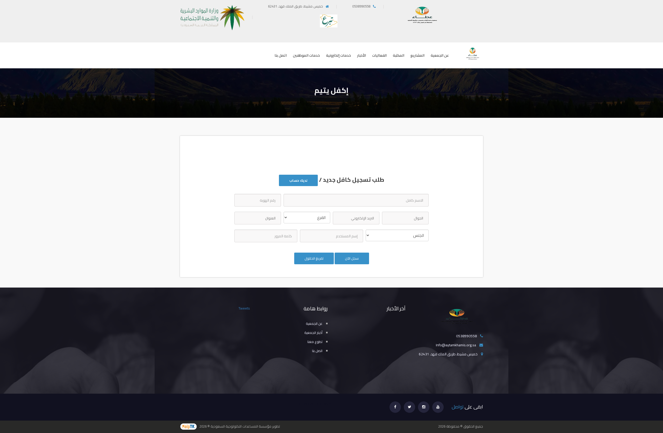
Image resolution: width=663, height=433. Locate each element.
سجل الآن (352, 258)
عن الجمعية (440, 55)
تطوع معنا (314, 342)
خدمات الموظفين (306, 55)
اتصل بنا (281, 55)
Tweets (244, 308)
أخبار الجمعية (313, 332)
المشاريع (417, 55)
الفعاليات (379, 55)
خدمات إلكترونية (338, 55)
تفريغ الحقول (314, 258)
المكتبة (398, 55)
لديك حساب (298, 180)
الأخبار (361, 55)
